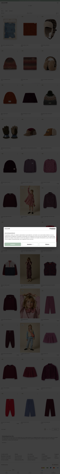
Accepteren (12, 244)
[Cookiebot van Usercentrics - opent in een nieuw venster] (50, 229)
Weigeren (47, 244)
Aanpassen (29, 244)
